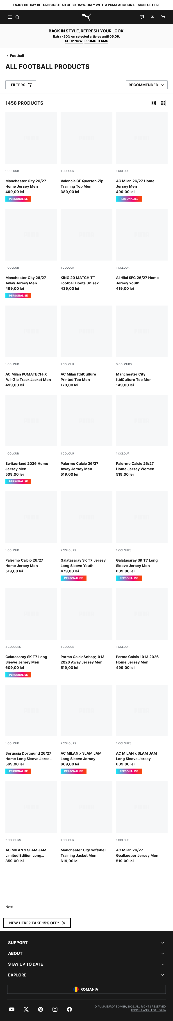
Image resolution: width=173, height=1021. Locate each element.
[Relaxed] (163, 103)
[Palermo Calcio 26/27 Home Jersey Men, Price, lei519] (31, 532)
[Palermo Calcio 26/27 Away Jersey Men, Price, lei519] (86, 436)
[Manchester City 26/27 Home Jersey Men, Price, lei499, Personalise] (31, 157)
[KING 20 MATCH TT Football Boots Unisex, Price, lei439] (86, 250)
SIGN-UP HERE (149, 5)
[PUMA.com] (86, 17)
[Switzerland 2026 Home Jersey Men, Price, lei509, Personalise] (31, 439)
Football (17, 55)
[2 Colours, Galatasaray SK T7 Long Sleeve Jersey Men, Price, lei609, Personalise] (142, 536)
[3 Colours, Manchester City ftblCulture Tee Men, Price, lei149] (142, 347)
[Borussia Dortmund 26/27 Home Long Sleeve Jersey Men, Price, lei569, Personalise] (31, 729)
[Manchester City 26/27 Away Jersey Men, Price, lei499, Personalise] (31, 253)
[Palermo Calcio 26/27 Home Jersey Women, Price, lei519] (142, 436)
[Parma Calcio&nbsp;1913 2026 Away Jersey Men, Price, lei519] (86, 629)
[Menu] (9, 17)
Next (9, 906)
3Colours (124, 364)
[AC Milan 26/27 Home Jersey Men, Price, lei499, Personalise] (142, 157)
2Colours (68, 550)
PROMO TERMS (96, 41)
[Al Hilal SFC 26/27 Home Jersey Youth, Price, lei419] (142, 250)
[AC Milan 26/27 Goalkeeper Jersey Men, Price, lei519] (142, 822)
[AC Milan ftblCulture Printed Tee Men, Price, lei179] (86, 347)
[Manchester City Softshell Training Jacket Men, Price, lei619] (86, 822)
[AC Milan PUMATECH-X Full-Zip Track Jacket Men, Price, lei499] (31, 347)
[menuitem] (11, 1009)
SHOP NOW (74, 41)
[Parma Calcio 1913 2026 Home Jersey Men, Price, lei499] (142, 629)
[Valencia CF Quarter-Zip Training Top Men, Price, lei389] (86, 153)
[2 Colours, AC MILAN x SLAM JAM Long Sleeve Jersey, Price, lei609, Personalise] (86, 729)
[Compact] (153, 103)
